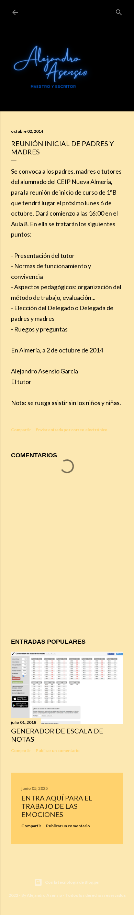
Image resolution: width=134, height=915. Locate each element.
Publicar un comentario (58, 750)
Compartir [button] (21, 429)
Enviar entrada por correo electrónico (72, 429)
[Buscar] (119, 11)
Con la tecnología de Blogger (72, 882)
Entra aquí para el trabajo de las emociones (56, 806)
